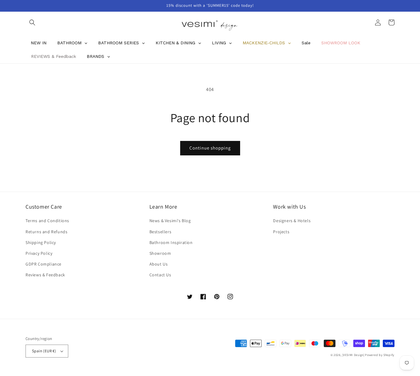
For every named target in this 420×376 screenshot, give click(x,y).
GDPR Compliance (43, 264)
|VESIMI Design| (353, 355)
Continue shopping (210, 148)
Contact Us (160, 275)
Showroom (160, 253)
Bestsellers (160, 231)
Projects (281, 231)
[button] (32, 22)
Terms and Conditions (47, 220)
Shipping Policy (41, 242)
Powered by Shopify (379, 355)
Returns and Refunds (46, 231)
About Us (158, 264)
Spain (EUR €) (44, 351)
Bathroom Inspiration (171, 242)
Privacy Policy (39, 253)
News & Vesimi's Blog (170, 220)
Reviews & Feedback (45, 275)
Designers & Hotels (292, 220)
